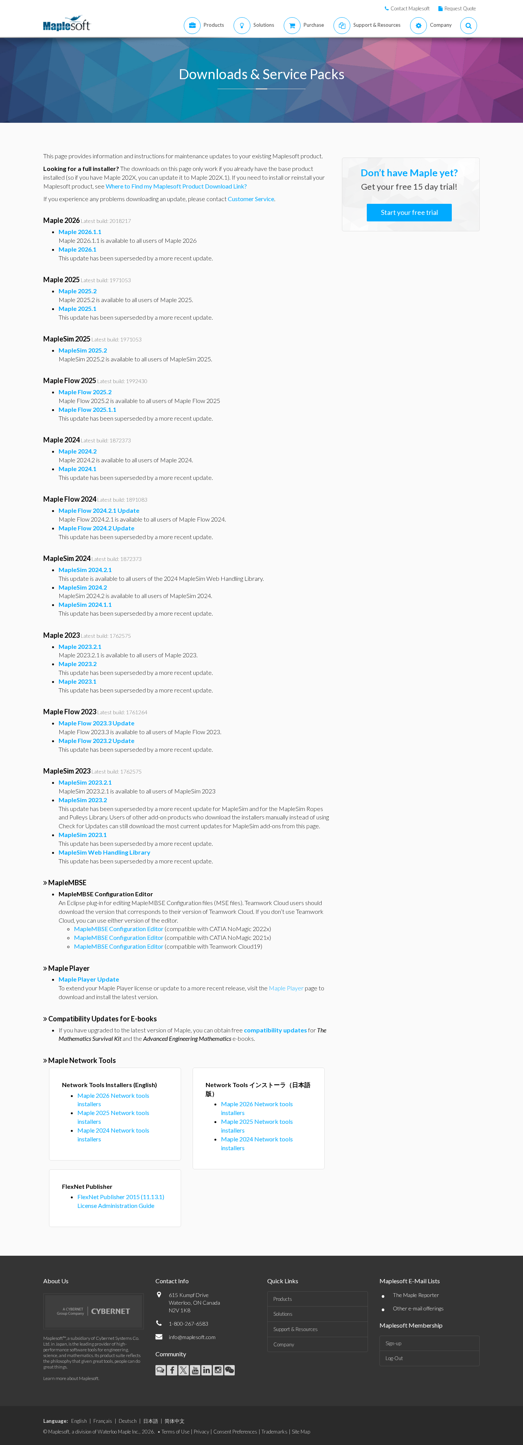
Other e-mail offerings (418, 1308)
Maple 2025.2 (77, 290)
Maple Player (286, 988)
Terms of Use (176, 1432)
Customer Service (251, 198)
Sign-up (393, 1343)
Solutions (283, 1314)
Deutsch (128, 1421)
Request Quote (460, 8)
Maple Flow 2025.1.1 (87, 409)
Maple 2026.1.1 (80, 231)
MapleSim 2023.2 (83, 799)
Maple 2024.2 (77, 451)
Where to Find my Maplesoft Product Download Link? (176, 186)
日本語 (150, 1421)
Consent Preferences (235, 1432)
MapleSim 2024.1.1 (85, 604)
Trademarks (275, 1432)
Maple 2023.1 (77, 681)
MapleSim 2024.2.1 (85, 569)
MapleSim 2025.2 (83, 350)
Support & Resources (295, 1329)
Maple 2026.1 (77, 249)
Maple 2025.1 (77, 308)
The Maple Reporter (416, 1295)
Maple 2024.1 (77, 468)
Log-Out (394, 1358)
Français (102, 1421)
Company (283, 1344)
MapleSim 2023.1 (83, 834)
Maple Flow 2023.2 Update (96, 740)
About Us (56, 1280)
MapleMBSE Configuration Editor (118, 928)
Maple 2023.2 (77, 663)
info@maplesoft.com (192, 1337)
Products (282, 1299)
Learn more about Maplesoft (70, 1378)
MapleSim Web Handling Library (104, 852)
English (79, 1421)
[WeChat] (229, 1370)
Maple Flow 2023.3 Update (96, 723)
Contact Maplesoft (410, 8)
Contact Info (172, 1280)
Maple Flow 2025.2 (85, 391)
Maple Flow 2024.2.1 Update (99, 510)
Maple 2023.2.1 (80, 646)
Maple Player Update (89, 979)
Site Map (301, 1432)
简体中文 (175, 1421)
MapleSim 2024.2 (83, 587)
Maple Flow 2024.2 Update (96, 528)
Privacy (201, 1432)
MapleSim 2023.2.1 (85, 782)
